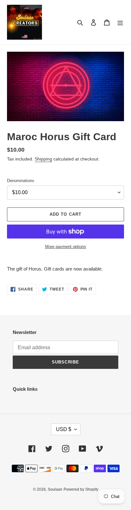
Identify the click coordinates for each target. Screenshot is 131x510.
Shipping (43, 158)
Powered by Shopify (81, 489)
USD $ (63, 429)
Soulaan (55, 489)
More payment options (65, 246)
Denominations (20, 180)
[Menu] (120, 22)
